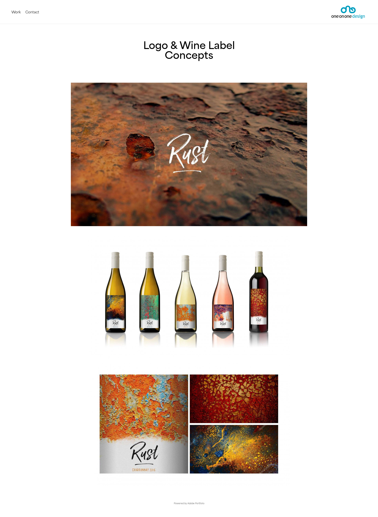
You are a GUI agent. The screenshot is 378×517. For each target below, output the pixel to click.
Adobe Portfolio (195, 503)
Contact (32, 12)
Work (16, 12)
